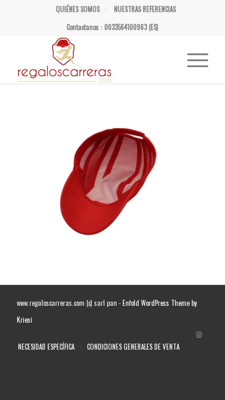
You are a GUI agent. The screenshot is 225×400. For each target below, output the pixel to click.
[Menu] (191, 59)
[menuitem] (78, 9)
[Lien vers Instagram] (199, 334)
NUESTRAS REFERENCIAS (145, 9)
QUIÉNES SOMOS (78, 9)
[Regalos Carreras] (93, 59)
